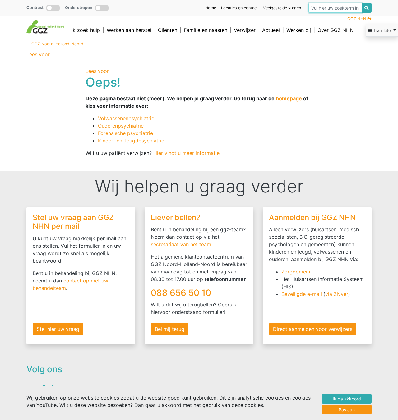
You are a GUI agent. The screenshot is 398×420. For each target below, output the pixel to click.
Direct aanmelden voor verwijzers (312, 329)
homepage (289, 98)
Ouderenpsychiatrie (121, 126)
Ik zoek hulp (86, 30)
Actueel (271, 30)
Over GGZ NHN (335, 30)
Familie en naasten (205, 30)
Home (210, 8)
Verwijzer (245, 30)
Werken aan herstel (129, 30)
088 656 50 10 (182, 292)
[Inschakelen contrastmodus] (53, 8)
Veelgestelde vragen (282, 8)
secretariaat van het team (181, 244)
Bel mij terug (169, 329)
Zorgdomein (295, 272)
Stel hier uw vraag (58, 329)
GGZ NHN (357, 18)
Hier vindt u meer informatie (186, 153)
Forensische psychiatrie (125, 133)
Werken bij (298, 30)
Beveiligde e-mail (301, 294)
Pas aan (347, 409)
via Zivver (336, 294)
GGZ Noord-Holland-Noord (57, 44)
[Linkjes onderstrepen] (102, 8)
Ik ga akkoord (347, 398)
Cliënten (167, 30)
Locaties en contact (239, 8)
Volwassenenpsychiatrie (126, 118)
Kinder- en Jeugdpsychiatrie (131, 141)
